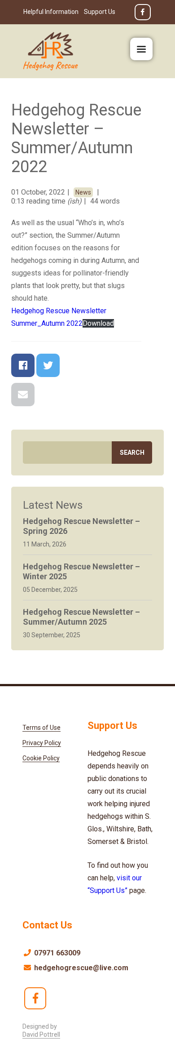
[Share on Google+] (73, 365)
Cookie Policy (41, 758)
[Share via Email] (23, 394)
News (83, 192)
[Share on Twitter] (48, 365)
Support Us (99, 11)
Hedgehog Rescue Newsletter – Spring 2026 (81, 526)
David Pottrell (41, 1034)
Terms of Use (41, 727)
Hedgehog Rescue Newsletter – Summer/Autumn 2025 (81, 616)
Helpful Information (51, 11)
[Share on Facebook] (23, 365)
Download (98, 323)
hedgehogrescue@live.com (80, 967)
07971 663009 (56, 953)
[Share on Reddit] (98, 365)
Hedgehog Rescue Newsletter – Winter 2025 (81, 571)
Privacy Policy (41, 742)
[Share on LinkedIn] (123, 365)
